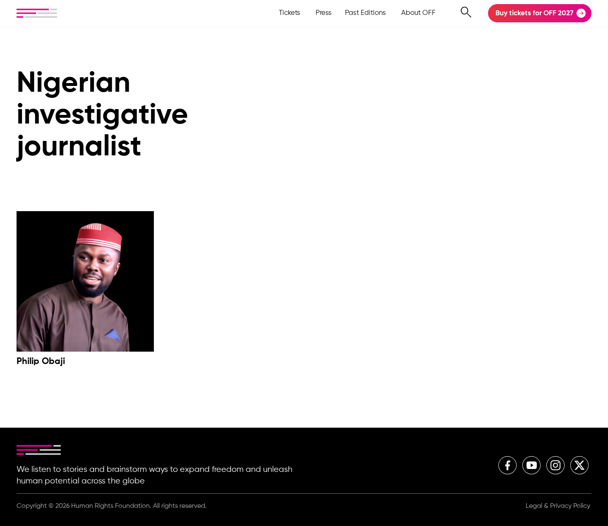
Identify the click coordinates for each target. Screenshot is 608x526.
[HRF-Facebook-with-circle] (507, 465)
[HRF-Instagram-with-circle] (555, 465)
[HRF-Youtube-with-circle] (531, 465)
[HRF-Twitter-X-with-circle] (579, 465)
